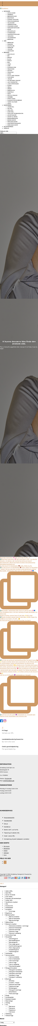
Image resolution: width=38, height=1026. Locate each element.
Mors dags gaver (12, 125)
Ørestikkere (13, 992)
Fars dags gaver (12, 121)
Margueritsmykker (13, 27)
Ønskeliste (8, 2)
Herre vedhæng (14, 964)
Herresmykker (11, 24)
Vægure (9, 49)
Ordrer (5, 850)
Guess (9, 74)
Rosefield (10, 92)
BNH (8, 62)
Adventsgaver (11, 115)
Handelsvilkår (8, 820)
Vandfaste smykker (13, 34)
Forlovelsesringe (13, 21)
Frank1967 (10, 72)
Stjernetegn (11, 32)
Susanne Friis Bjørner (14, 100)
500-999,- (9, 108)
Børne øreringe (14, 920)
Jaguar (9, 79)
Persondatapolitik (9, 817)
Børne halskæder (14, 918)
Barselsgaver (11, 120)
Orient (9, 88)
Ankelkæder (11, 13)
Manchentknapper (14, 966)
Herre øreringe (14, 960)
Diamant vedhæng (15, 933)
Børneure (10, 42)
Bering (9, 57)
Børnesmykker (12, 16)
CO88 (8, 65)
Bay (8, 55)
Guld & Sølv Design (13, 75)
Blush (9, 59)
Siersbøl (10, 97)
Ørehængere (13, 988)
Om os (6, 823)
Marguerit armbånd (15, 970)
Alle (7, 904)
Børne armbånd (14, 917)
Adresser (6, 853)
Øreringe (10, 39)
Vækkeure (10, 51)
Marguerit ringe (14, 975)
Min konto (8, 4)
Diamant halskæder (15, 928)
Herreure (10, 47)
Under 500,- (10, 107)
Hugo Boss (10, 77)
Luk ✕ (2, 883)
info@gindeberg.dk (8, 780)
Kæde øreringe (14, 986)
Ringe (9, 29)
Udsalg (6, 128)
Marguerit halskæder (15, 971)
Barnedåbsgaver (12, 118)
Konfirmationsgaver (14, 123)
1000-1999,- (10, 110)
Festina (9, 70)
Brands (6, 52)
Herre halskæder (14, 959)
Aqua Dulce (10, 54)
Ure (5, 41)
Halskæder (10, 23)
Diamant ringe (13, 931)
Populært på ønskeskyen (15, 113)
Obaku (9, 87)
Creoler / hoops (14, 982)
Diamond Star (11, 67)
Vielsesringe (11, 37)
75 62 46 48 (8, 778)
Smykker (7, 11)
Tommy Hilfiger (12, 102)
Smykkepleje (11, 31)
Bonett (9, 60)
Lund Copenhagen (13, 83)
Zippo (9, 103)
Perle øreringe (13, 993)
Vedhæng (10, 36)
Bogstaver (10, 18)
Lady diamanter (12, 82)
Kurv (5, 855)
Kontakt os (7, 826)
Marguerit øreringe (15, 973)
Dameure (10, 44)
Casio (9, 64)
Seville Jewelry (12, 95)
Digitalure (10, 46)
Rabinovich (11, 90)
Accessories (8, 126)
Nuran (9, 85)
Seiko (9, 93)
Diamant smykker (12, 19)
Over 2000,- (10, 111)
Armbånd (10, 14)
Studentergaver (14, 949)
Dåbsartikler (9, 922)
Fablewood (10, 69)
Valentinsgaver (14, 951)
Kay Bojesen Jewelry (13, 80)
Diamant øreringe (14, 929)
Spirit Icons (11, 98)
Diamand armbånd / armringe (18, 926)
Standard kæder (12, 26)
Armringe (12, 911)
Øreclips (11, 981)
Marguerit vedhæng (15, 977)
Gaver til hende (12, 116)
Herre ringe (12, 962)
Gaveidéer (7, 105)
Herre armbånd (14, 957)
